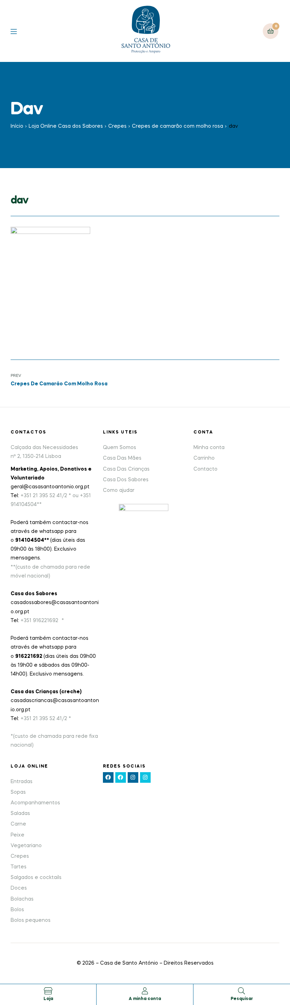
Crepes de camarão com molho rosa (177, 126)
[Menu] (19, 31)
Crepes (117, 126)
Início (17, 126)
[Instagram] (133, 777)
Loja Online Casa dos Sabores (66, 126)
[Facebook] (108, 777)
